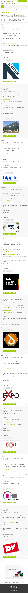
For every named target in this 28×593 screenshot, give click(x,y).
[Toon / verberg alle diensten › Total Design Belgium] (15, 261)
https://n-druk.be (10, 43)
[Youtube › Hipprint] (12, 173)
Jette (11, 302)
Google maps (18, 33)
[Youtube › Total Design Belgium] (12, 271)
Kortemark (12, 461)
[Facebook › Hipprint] (7, 173)
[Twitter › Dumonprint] (4, 220)
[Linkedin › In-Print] (9, 489)
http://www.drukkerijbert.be (11, 424)
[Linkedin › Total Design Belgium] (9, 271)
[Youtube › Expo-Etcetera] (12, 388)
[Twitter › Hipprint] (4, 173)
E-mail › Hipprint (6, 153)
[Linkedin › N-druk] (9, 60)
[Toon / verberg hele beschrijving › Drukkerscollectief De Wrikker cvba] (15, 525)
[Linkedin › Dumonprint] (9, 220)
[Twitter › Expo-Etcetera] (4, 388)
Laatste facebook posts (8, 55)
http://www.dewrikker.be (11, 522)
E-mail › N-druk (6, 40)
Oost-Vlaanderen (6, 413)
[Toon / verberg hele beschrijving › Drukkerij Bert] (15, 427)
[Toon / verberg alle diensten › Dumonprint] (15, 209)
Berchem (9, 512)
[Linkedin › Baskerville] (9, 119)
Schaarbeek (12, 244)
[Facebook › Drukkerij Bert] (7, 438)
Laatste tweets (6, 266)
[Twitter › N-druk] (4, 60)
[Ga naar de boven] (26, 82)
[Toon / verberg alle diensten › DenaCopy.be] (15, 319)
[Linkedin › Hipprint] (9, 173)
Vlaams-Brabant (6, 361)
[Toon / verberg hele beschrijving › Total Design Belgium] (15, 257)
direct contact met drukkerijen (20, 17)
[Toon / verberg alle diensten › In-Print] (15, 478)
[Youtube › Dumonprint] (12, 220)
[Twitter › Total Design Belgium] (4, 271)
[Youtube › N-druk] (12, 60)
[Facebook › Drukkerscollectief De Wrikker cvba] (7, 540)
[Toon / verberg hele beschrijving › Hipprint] (15, 159)
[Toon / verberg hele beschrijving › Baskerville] (15, 104)
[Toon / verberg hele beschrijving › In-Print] (15, 475)
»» (10, 24)
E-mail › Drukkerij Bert (7, 422)
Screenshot (16, 43)
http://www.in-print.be (10, 471)
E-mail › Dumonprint (6, 200)
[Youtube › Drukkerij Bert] (12, 438)
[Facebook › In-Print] (7, 489)
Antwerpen (5, 91)
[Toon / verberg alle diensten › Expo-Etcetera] (15, 377)
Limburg (4, 145)
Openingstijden (6, 165)
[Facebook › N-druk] (7, 60)
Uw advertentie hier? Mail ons (14, 578)
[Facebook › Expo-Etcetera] (7, 388)
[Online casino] (14, 565)
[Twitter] (11, 587)
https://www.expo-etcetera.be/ (12, 370)
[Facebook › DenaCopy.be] (7, 330)
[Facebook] (14, 587)
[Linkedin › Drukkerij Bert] (9, 438)
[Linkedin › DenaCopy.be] (9, 330)
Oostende (12, 193)
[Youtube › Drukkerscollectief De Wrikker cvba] (12, 540)
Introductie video (17, 167)
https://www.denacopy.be (11, 312)
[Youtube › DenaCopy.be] (12, 330)
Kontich (9, 91)
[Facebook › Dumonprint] (7, 220)
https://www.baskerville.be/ (12, 101)
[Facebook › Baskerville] (7, 119)
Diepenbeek (9, 145)
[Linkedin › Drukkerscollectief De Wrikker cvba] (9, 540)
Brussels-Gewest (6, 244)
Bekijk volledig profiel (9, 81)
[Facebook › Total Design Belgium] (7, 271)
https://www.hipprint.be (11, 155)
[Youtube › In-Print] (12, 489)
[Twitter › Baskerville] (4, 119)
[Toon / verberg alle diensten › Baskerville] (15, 108)
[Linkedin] (16, 587)
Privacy (16, 590)
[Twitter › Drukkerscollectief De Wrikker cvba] (4, 540)
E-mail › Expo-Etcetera (7, 368)
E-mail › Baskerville (6, 99)
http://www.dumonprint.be (11, 203)
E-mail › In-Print (6, 469)
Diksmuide (12, 33)
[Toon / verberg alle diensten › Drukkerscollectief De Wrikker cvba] (15, 529)
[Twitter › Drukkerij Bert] (4, 438)
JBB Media (13, 590)
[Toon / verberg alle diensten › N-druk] (15, 49)
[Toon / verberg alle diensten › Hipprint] (15, 162)
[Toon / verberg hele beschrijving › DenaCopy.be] (15, 315)
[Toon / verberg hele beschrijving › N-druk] (15, 46)
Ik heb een (22, 1)
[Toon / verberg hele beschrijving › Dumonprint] (15, 206)
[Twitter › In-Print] (4, 489)
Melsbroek (12, 361)
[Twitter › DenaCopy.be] (4, 330)
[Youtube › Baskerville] (12, 119)
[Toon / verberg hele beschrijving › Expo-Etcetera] (15, 374)
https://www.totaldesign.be (11, 254)
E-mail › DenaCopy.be (7, 310)
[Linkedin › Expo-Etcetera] (9, 388)
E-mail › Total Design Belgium (8, 251)
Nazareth (12, 413)
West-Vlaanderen (6, 33)
